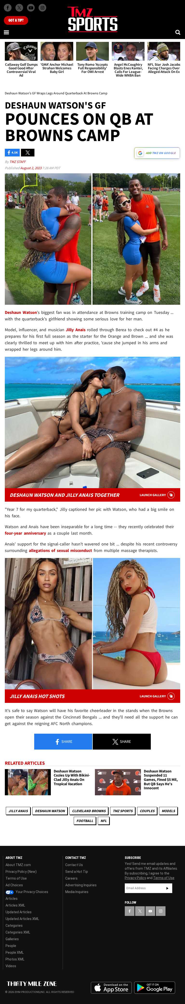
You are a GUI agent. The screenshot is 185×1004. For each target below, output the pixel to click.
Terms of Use (16, 878)
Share (66, 741)
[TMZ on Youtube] (31, 8)
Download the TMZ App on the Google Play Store (154, 988)
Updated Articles (19, 912)
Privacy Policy (135, 878)
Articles (12, 898)
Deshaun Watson (50, 811)
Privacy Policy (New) (21, 872)
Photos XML (15, 959)
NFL (103, 820)
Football (84, 820)
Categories (14, 925)
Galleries (12, 939)
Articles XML (15, 905)
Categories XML (18, 932)
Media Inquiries (76, 892)
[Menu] (6, 32)
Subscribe (167, 888)
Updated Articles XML (22, 919)
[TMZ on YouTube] (150, 911)
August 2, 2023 (31, 168)
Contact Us (74, 865)
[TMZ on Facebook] (8, 8)
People (11, 946)
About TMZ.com (18, 865)
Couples (147, 811)
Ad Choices (14, 885)
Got (16, 20)
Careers (71, 878)
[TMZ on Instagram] (42, 8)
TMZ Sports (122, 811)
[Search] (178, 32)
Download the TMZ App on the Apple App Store (111, 988)
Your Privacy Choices (31, 892)
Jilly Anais (18, 811)
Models (168, 811)
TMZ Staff (17, 161)
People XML (15, 952)
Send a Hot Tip (76, 872)
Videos (11, 966)
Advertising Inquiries (81, 885)
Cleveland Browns (89, 811)
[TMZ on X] (19, 8)
